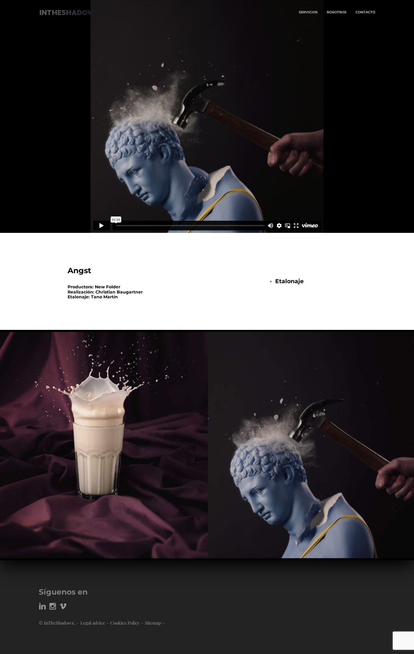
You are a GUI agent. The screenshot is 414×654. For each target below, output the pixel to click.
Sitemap (153, 623)
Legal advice (92, 623)
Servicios (308, 12)
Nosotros (336, 12)
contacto (365, 12)
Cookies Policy (125, 623)
